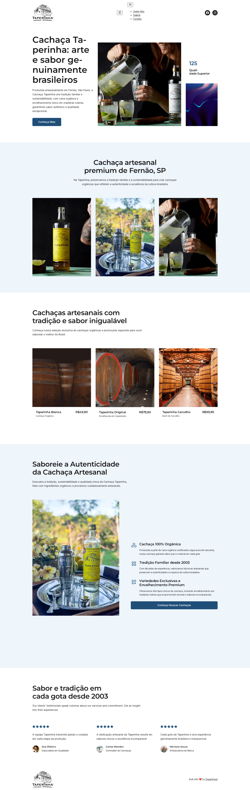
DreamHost (212, 779)
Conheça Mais (46, 121)
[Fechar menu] (130, 4)
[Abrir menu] (120, 12)
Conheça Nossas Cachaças (174, 605)
